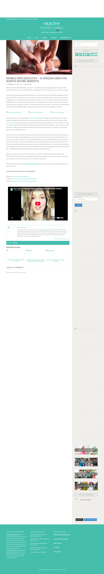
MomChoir (39, 234)
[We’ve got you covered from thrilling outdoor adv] (86, 506)
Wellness (12, 84)
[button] (76, 187)
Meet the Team (58, 543)
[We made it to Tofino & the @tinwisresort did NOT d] (78, 510)
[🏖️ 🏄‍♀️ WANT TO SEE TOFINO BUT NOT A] (94, 506)
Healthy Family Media (44, 229)
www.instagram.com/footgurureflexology (25, 181)
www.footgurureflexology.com (20, 176)
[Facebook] (8, 243)
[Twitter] (12, 243)
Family (8, 84)
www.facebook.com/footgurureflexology (24, 179)
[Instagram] (10, 243)
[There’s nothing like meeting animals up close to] (86, 515)
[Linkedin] (16, 243)
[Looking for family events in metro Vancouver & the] (86, 510)
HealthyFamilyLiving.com (12, 534)
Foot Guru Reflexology (35, 118)
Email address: (78, 197)
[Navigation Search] (76, 37)
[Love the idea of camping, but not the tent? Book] (94, 510)
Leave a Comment (27, 84)
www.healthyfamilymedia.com (61, 238)
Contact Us (57, 547)
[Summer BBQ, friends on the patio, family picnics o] (78, 506)
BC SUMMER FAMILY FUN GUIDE (38, 552)
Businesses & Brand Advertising (62, 534)
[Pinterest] (14, 243)
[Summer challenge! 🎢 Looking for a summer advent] (94, 515)
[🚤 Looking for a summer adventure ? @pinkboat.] (78, 515)
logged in (14, 272)
